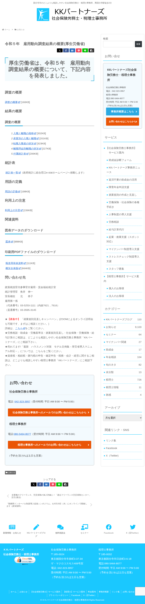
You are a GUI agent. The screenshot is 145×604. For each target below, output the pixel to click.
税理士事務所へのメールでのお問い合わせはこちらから (49, 444)
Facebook (111, 448)
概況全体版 (12, 268)
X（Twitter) (112, 455)
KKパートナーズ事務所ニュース (123, 169)
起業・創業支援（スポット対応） (122, 239)
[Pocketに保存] (79, 50)
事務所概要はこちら (122, 111)
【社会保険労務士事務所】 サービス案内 (120, 150)
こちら (19, 328)
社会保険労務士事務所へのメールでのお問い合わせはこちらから (50, 412)
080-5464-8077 (22, 434)
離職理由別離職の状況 (26, 148)
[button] (91, 50)
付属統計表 (19, 153)
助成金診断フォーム (120, 160)
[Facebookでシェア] (66, 50)
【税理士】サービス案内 (74, 592)
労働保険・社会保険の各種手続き (122, 204)
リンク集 (111, 440)
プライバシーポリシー (58, 595)
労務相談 (114, 221)
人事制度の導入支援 (120, 214)
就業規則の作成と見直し (123, 194)
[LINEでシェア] (85, 50)
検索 (105, 38)
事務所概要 (104, 592)
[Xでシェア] (60, 50)
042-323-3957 (22, 401)
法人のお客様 (116, 296)
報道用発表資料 (14, 263)
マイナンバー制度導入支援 (124, 249)
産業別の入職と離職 (24, 138)
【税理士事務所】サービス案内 (121, 278)
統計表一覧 (12, 172)
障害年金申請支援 (119, 187)
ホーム (14, 592)
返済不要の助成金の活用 (123, 179)
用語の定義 (11, 191)
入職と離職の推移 (23, 133)
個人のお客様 (116, 288)
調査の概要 (11, 102)
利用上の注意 (12, 210)
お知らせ (11, 473)
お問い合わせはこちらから (122, 121)
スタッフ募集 (116, 268)
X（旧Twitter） (89, 595)
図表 (8, 241)
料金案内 (92, 592)
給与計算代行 (116, 229)
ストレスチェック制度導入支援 (122, 259)
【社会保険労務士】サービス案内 (45, 592)
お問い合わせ (129, 592)
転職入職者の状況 (23, 143)
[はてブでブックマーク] (72, 50)
